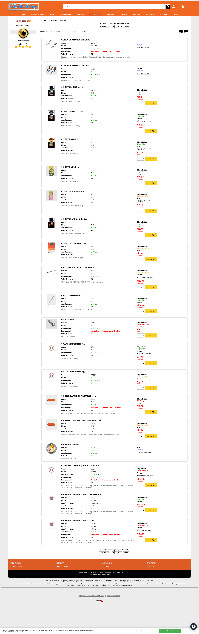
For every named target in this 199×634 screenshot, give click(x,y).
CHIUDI (197, 630)
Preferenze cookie (113, 596)
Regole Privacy (62, 566)
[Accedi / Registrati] (176, 6)
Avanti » (126, 26)
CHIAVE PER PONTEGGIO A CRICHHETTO (78, 267)
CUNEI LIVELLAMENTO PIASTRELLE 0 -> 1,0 (79, 396)
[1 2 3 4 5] (141, 183)
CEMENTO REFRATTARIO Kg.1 (73, 243)
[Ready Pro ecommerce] (99, 601)
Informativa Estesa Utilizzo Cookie (13, 631)
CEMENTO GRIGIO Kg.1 (70, 139)
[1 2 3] (141, 211)
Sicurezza (136, 14)
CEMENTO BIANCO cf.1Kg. (72, 111)
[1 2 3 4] (141, 436)
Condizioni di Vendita (19, 566)
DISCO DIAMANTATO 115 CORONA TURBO (78, 520)
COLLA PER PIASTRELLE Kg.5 (73, 372)
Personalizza (145, 631)
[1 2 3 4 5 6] (141, 103)
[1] (141, 510)
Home (23, 14)
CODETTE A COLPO (69, 320)
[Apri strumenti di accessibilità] (193, 626)
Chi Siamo (106, 566)
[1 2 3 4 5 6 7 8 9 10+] (141, 131)
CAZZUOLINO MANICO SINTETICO (75, 40)
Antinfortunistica (37, 14)
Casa (52, 14)
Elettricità (80, 14)
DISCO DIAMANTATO (70, 444)
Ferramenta (95, 14)
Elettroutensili (65, 14)
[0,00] (186, 6)
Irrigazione (110, 14)
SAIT (93, 450)
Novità (176, 14)
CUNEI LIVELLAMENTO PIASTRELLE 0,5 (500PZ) (81, 420)
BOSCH (93, 472)
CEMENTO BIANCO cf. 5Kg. (72, 87)
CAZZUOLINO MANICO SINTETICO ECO (77, 66)
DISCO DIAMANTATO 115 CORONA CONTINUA (80, 466)
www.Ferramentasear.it (103, 586)
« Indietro (103, 26)
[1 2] (141, 311)
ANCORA (94, 46)
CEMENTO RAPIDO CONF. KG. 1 (74, 219)
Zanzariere (150, 14)
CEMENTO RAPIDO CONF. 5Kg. (74, 191)
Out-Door (163, 14)
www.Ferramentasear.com (122, 586)
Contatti (151, 566)
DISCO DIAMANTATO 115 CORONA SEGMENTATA (81, 494)
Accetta (170, 631)
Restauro (123, 14)
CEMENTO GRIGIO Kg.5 (70, 167)
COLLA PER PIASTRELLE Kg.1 (73, 344)
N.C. (92, 378)
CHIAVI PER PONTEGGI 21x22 (73, 295)
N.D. (92, 72)
